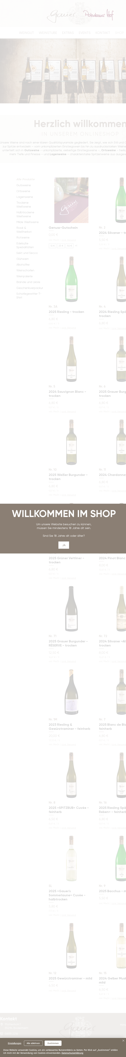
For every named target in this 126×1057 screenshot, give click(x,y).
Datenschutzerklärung (72, 1052)
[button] (63, 545)
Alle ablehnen (33, 1043)
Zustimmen (53, 1043)
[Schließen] (123, 1041)
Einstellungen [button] (14, 1043)
